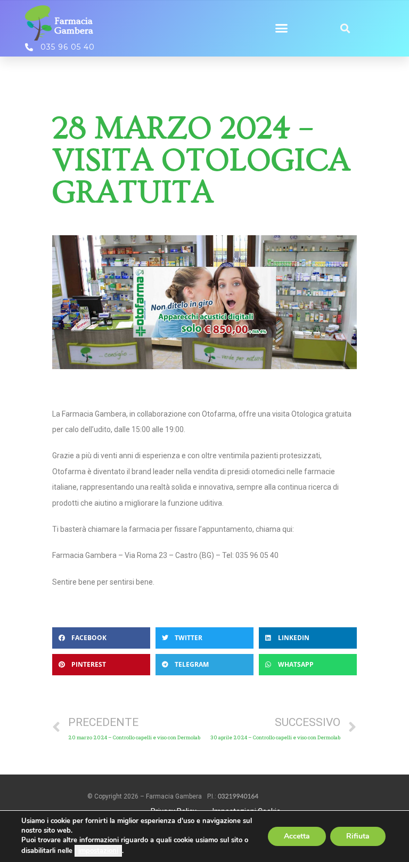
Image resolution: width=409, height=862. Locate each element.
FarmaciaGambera (73, 25)
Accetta (297, 836)
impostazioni (98, 851)
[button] (281, 28)
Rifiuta (358, 836)
